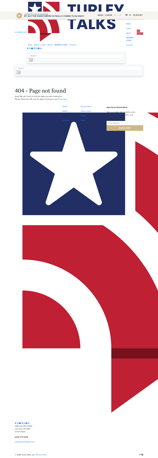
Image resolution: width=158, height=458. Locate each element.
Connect (72, 45)
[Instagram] (36, 48)
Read (30, 45)
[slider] (79, 19)
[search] (31, 59)
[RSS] (41, 48)
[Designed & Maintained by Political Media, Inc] (140, 455)
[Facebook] (27, 48)
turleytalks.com (21, 32)
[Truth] (35, 48)
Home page (62, 99)
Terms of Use (86, 111)
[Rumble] (39, 48)
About (50, 45)
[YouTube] (32, 48)
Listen (43, 45)
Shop (83, 120)
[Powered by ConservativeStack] (142, 455)
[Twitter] (30, 48)
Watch (36, 45)
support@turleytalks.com (25, 442)
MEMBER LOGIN (60, 45)
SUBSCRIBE (125, 128)
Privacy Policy (86, 106)
